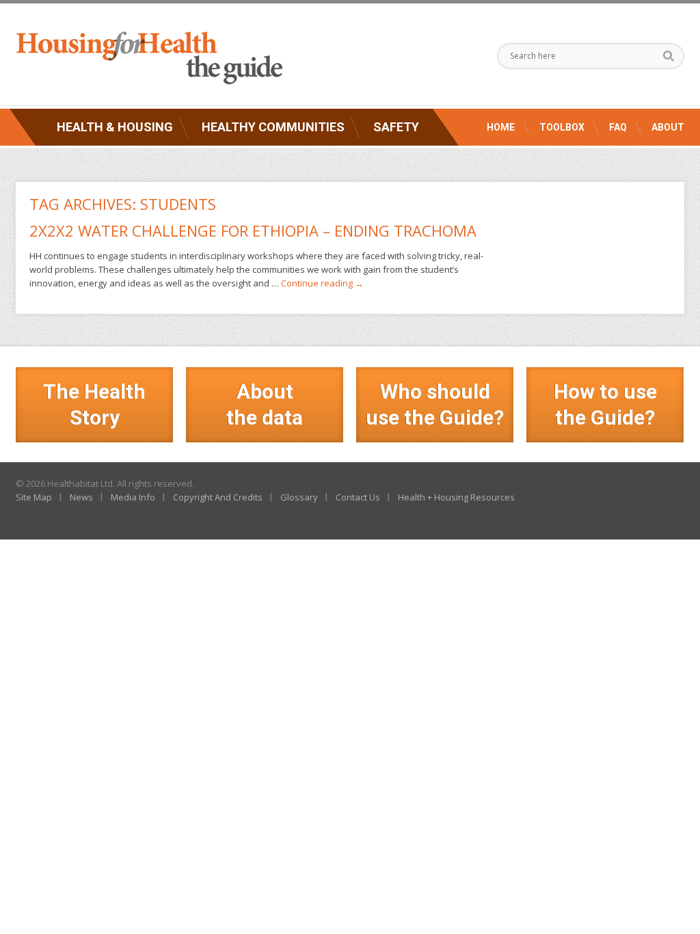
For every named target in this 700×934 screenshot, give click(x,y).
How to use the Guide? (605, 404)
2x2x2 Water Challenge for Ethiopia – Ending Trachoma (252, 230)
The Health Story (94, 404)
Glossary (299, 497)
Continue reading (322, 283)
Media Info (133, 497)
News (81, 497)
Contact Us (358, 497)
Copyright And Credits (217, 497)
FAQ (618, 127)
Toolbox (561, 127)
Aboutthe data (264, 404)
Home (501, 127)
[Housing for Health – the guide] (149, 58)
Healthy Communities (273, 127)
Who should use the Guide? (435, 404)
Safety (396, 127)
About (667, 127)
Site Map (34, 497)
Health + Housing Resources (456, 497)
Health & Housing (115, 127)
